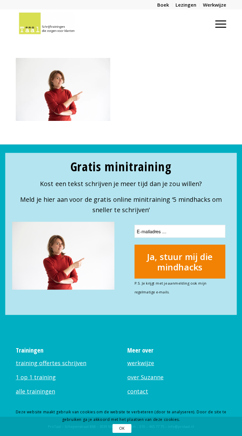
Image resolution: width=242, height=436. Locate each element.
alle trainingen (35, 391)
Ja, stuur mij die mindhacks (180, 262)
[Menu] (217, 23)
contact (137, 391)
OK (122, 428)
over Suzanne (145, 377)
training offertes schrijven (51, 363)
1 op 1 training (36, 377)
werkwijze (140, 363)
